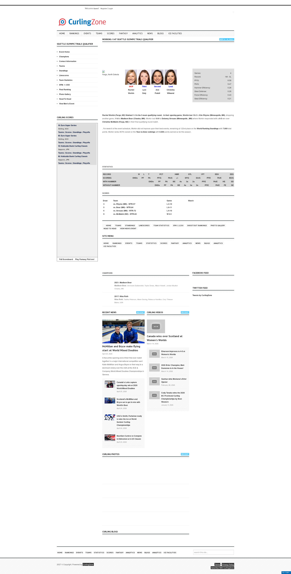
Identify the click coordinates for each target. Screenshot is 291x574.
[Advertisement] (77, 210)
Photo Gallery (65, 94)
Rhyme (119, 204)
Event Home (64, 51)
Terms (217, 564)
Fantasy (123, 33)
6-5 (220, 118)
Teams (99, 33)
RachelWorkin (131, 91)
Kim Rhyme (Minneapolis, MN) (212, 115)
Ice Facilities (175, 33)
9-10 (170, 210)
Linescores (64, 75)
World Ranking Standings (208, 128)
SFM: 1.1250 (64, 84)
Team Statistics (65, 80)
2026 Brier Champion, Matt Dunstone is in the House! (172, 366)
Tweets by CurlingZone (202, 295)
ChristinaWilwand (171, 91)
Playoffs (86, 132)
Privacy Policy (228, 564)
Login (111, 8)
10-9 (157, 118)
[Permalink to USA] (110, 417)
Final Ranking (65, 89)
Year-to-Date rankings (145, 131)
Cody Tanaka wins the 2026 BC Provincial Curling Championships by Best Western (173, 397)
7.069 (225, 128)
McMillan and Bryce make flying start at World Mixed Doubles (121, 348)
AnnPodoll (157, 91)
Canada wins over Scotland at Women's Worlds (164, 338)
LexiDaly (144, 91)
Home (62, 33)
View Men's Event (66, 103)
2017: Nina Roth (121, 296)
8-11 (170, 207)
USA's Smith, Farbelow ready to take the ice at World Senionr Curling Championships (129, 420)
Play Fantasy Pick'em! (84, 259)
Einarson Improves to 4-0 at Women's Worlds (173, 353)
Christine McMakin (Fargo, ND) (115, 121)
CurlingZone (88, 564)
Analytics (137, 33)
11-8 (117, 118)
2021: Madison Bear (123, 282)
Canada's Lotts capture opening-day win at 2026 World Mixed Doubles (127, 385)
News (150, 33)
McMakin (120, 214)
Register (103, 8)
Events (87, 33)
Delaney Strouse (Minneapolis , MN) (177, 118)
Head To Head (65, 98)
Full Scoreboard (66, 259)
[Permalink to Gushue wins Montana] (154, 381)
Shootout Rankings (197, 225)
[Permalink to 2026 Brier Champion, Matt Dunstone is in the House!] (154, 367)
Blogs (160, 33)
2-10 (170, 204)
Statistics (151, 243)
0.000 (161, 131)
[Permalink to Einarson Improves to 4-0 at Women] (154, 353)
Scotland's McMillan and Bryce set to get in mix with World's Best (128, 402)
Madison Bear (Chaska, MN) (133, 118)
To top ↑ (286, 573)
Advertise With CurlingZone (222, 567)
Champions (64, 56)
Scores (110, 33)
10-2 (195, 115)
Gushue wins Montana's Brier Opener (174, 380)
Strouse (119, 210)
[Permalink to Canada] (110, 384)
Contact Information (67, 61)
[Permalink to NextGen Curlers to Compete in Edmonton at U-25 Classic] (110, 437)
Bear (118, 207)
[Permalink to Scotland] (110, 400)
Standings (63, 70)
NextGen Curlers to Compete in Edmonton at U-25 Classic (129, 437)
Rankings (74, 33)
